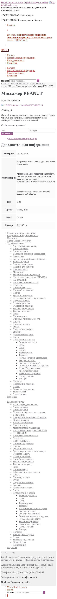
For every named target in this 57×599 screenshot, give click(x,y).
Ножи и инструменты (29, 373)
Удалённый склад (19, 83)
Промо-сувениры (21, 324)
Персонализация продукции (21, 58)
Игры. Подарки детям (20, 86)
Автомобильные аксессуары (33, 358)
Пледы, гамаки (26, 376)
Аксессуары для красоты (25, 246)
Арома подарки (20, 248)
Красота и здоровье (28, 371)
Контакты (12, 63)
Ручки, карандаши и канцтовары (29, 298)
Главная (5, 83)
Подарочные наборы (23, 329)
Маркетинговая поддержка (26, 274)
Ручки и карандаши (22, 295)
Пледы (22, 350)
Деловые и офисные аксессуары (29, 254)
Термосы (23, 355)
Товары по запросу (22, 311)
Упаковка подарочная (23, 389)
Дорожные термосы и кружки (34, 365)
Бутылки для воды (28, 342)
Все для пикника (27, 360)
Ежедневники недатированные (22, 235)
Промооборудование (23, 290)
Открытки (18, 285)
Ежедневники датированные (21, 233)
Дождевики (18, 256)
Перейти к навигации (12, 2)
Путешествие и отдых (24, 339)
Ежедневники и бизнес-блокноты (29, 259)
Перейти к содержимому (36, 2)
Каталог (11, 55)
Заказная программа (23, 264)
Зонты (16, 337)
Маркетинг (18, 272)
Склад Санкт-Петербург (19, 241)
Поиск (10, 589)
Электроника (19, 394)
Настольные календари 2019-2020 (30, 277)
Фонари (23, 378)
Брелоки (17, 332)
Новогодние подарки (23, 384)
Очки (21, 347)
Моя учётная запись (17, 587)
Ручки (16, 326)
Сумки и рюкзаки (22, 303)
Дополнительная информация (22, 138)
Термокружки (25, 352)
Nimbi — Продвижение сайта (16, 582)
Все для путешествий (29, 363)
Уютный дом (19, 391)
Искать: (5, 81)
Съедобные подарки (23, 306)
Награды (17, 381)
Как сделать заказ (15, 60)
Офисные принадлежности (26, 319)
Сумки (16, 386)
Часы (15, 313)
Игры (21, 345)
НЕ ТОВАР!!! (20, 280)
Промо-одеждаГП (22, 287)
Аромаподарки (20, 251)
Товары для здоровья (23, 308)
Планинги (12, 238)
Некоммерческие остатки (25, 282)
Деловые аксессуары (23, 334)
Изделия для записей (23, 267)
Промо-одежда (20, 316)
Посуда (16, 321)
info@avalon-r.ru (9, 5)
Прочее (16, 293)
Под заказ (12, 397)
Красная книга (20, 269)
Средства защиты (21, 300)
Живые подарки (21, 261)
